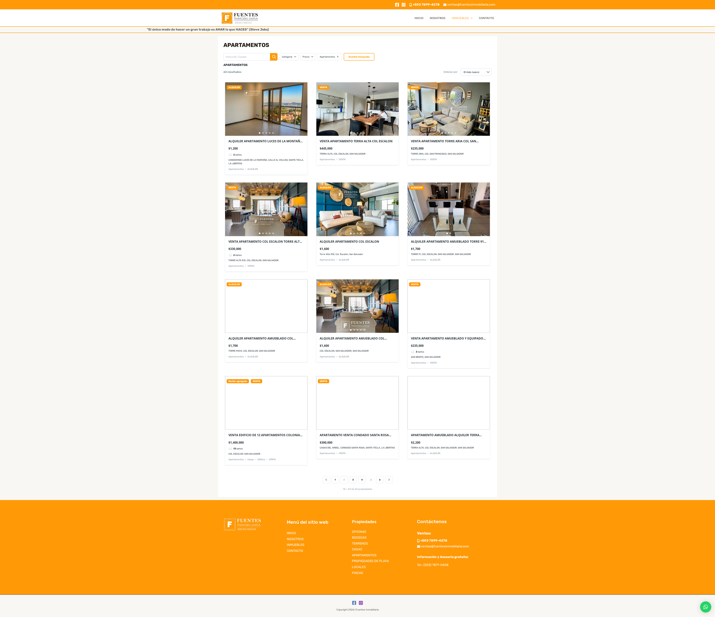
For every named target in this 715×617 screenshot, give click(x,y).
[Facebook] (397, 5)
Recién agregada (237, 381)
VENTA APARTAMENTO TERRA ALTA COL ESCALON (356, 141)
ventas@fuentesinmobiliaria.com (471, 4)
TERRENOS (360, 543)
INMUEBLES (460, 18)
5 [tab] (273, 133)
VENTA (323, 87)
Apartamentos (236, 169)
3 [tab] (266, 133)
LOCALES (359, 567)
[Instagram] (403, 5)
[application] (471, 17)
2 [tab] (263, 133)
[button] (705, 607)
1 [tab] (259, 133)
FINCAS (357, 573)
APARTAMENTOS (364, 555)
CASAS (357, 549)
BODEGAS (359, 537)
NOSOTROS (437, 18)
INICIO (418, 18)
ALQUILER (234, 87)
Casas (250, 459)
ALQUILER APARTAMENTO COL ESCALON (349, 241)
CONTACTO (486, 18)
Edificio (261, 459)
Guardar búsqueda (359, 56)
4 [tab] (269, 133)
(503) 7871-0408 (436, 565)
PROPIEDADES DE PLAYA (370, 561)
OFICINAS (359, 532)
